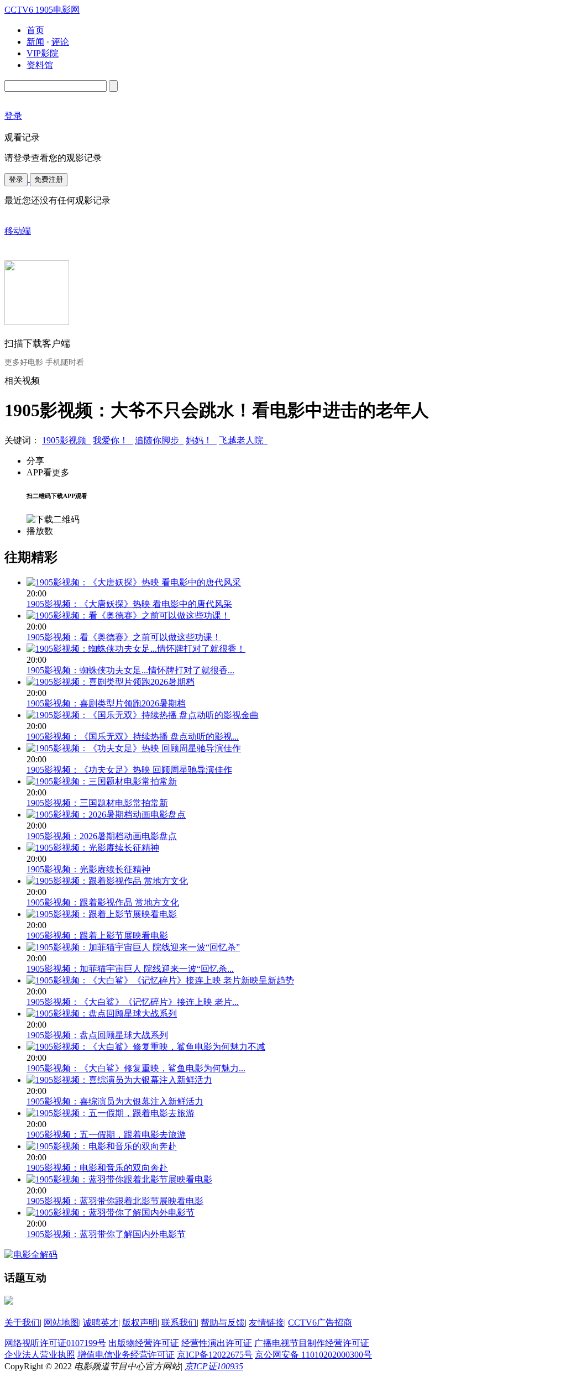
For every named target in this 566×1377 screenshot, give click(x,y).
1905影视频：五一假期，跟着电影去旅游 (106, 1134)
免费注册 (48, 179)
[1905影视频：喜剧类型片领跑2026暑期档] (111, 682)
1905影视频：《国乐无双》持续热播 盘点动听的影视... (133, 736)
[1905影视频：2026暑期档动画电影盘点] (106, 814)
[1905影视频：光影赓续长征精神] (93, 847)
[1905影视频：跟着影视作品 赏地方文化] (107, 881)
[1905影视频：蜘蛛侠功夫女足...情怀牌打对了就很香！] (136, 648)
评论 (60, 41)
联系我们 (179, 1322)
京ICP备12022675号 (215, 1354)
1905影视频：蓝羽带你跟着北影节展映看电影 (115, 1201)
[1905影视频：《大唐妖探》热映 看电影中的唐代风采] (134, 582)
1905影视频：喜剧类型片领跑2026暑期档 (106, 703)
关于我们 (22, 1322)
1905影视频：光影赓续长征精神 (88, 869)
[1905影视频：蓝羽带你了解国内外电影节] (111, 1212)
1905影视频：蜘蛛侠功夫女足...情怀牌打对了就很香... (130, 670)
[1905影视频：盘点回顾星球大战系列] (102, 1013)
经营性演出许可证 (216, 1343)
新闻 (35, 41)
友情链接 (266, 1322)
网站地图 (61, 1322)
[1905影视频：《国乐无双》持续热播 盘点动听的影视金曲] (143, 715)
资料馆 (40, 65)
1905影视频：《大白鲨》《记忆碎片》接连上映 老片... (133, 1002)
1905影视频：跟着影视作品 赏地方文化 (103, 902)
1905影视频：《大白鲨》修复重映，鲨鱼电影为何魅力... (136, 1068)
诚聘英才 (100, 1322)
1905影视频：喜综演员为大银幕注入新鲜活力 (115, 1101)
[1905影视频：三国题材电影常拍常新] (102, 781)
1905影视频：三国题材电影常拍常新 (97, 803)
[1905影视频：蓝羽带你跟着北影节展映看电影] (119, 1179)
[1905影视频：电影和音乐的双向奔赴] (102, 1146)
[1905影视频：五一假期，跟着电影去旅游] (111, 1113)
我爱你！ (113, 440)
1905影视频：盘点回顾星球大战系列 (97, 1035)
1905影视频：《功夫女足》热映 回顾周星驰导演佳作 (129, 769)
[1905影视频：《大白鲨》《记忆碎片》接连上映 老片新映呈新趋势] (160, 980)
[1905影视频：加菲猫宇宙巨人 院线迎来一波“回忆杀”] (133, 947)
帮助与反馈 (223, 1322)
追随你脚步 (159, 440)
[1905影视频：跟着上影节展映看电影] (102, 914)
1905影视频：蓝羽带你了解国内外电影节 (106, 1234)
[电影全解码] (30, 1254)
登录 (16, 179)
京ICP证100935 (214, 1366)
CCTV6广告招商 (320, 1322)
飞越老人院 (243, 440)
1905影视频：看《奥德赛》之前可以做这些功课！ (124, 637)
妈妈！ (201, 440)
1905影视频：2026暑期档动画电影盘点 (102, 836)
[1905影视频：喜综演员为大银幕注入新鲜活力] (119, 1080)
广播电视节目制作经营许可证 (311, 1343)
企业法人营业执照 (39, 1354)
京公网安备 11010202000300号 (313, 1354)
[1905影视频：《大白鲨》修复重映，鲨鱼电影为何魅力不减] (146, 1046)
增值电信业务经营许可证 (126, 1354)
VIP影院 (43, 53)
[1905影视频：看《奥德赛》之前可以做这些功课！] (128, 615)
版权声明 (140, 1322)
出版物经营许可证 (143, 1343)
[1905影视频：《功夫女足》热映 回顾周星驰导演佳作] (134, 748)
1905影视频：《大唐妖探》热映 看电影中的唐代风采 (129, 604)
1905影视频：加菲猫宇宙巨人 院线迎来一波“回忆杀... (130, 968)
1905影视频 (66, 440)
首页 (35, 30)
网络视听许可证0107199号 (55, 1343)
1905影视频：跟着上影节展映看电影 (97, 935)
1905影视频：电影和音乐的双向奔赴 (97, 1167)
